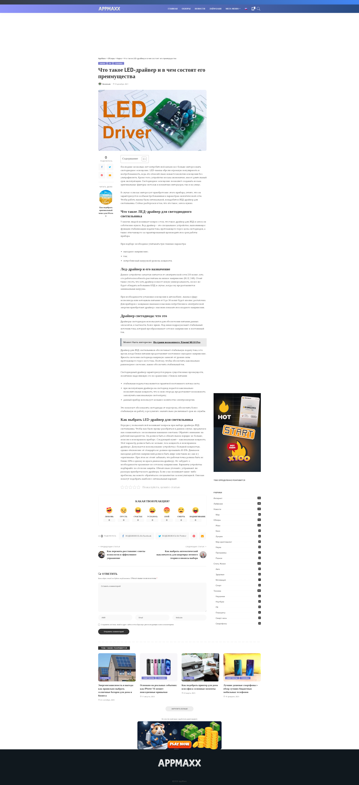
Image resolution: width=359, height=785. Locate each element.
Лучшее (219, 536)
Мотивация (221, 580)
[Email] (110, 175)
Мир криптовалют (224, 542)
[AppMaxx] (109, 8)
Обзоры (217, 520)
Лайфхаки (218, 504)
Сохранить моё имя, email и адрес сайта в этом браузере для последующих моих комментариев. (137, 625)
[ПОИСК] (258, 8)
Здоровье (220, 574)
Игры (218, 525)
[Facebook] (101, 167)
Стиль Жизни (220, 564)
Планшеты (220, 613)
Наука (102, 63)
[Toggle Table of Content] (143, 159)
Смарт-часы (221, 618)
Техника (118, 63)
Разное (219, 558)
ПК (110, 63)
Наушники (220, 596)
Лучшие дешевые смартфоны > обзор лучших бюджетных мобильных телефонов (240, 688)
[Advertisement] (179, 34)
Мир (218, 515)
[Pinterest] (101, 175)
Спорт (218, 585)
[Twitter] (110, 167)
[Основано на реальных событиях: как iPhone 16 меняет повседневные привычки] (159, 667)
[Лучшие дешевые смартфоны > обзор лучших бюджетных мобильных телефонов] (242, 667)
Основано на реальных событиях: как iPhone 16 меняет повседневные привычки (158, 688)
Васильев (107, 84)
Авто (218, 569)
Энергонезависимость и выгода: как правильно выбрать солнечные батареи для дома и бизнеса (116, 690)
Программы (221, 553)
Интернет (218, 498)
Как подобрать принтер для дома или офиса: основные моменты (200, 687)
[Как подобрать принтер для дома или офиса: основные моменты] (200, 667)
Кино (218, 531)
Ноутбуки (220, 602)
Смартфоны (221, 623)
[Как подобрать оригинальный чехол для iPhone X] (106, 197)
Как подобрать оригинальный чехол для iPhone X (106, 211)
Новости (217, 509)
